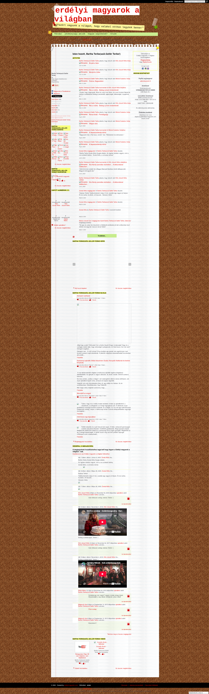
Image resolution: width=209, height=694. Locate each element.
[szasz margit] (66, 146)
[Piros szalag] (56, 195)
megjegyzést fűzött (98, 221)
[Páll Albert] (60, 141)
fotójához (123, 87)
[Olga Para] (54, 146)
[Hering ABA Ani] (54, 152)
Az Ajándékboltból (126, 504)
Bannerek (124, 685)
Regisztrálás (169, 1)
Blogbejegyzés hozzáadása (83, 441)
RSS (74, 237)
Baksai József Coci (85, 221)
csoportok (54, 106)
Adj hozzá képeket (81, 288)
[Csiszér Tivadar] (66, 141)
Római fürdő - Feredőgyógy (98, 114)
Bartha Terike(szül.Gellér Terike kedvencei (61, 121)
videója (81, 180)
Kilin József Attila (56, 204)
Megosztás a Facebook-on (62, 91)
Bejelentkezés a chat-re (196, 692)
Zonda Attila (83, 151)
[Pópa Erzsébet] (66, 158)
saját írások (55, 99)
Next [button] (130, 264)
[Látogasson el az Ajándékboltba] (128, 498)
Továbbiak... (102, 236)
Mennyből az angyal (84, 393)
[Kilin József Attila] (66, 152)
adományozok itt (145, 81)
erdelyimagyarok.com (71, 685)
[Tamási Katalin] (60, 146)
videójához (123, 162)
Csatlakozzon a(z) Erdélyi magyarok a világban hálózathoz (91, 454)
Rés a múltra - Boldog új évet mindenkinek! (104, 90)
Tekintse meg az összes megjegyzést (119, 634)
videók (54, 112)
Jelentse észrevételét (136, 685)
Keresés (207, 1)
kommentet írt (104, 87)
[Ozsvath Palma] (60, 158)
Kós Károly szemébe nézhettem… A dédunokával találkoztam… (101, 165)
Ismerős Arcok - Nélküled (101, 647)
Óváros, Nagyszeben (96, 81)
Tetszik (56, 85)
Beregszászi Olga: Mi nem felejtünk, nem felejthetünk (82, 656)
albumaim (54, 110)
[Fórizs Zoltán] (60, 135)
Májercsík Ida (82, 604)
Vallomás (128, 221)
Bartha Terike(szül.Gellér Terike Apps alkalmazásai (61, 117)
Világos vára (93, 123)
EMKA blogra (87, 40)
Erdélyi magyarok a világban (96, 15)
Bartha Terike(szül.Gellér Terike (89, 61)
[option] (102, 264)
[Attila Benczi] (54, 158)
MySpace (57, 93)
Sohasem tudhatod (83, 296)
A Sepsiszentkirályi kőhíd (97, 132)
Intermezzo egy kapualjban (86, 417)
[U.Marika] (60, 152)
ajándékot (120, 493)
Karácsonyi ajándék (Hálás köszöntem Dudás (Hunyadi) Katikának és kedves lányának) (103, 361)
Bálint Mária (66, 219)
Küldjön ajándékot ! (60, 225)
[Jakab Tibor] (54, 141)
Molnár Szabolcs (121, 79)
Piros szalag (92, 609)
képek (53, 108)
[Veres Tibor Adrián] (66, 135)
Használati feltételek (151, 685)
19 (64, 181)
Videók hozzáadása (81, 668)
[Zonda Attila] (54, 135)
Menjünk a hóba (94, 72)
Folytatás (80, 357)
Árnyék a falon (94, 63)
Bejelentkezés (178, 1)
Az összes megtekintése (62, 164)
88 (60, 181)
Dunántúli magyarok (63, 176)
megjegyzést (91, 151)
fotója (129, 61)
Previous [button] (74, 264)
